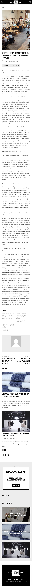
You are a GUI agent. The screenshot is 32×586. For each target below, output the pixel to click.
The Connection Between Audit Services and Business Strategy (23, 361)
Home (3, 7)
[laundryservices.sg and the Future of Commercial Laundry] (16, 382)
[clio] (3, 61)
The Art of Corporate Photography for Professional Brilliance (8, 361)
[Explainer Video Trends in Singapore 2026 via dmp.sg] (16, 421)
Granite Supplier (14, 151)
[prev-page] (2, 450)
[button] (2, 2)
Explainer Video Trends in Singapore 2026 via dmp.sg (16, 434)
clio (6, 61)
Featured (4, 398)
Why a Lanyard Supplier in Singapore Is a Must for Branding (8, 326)
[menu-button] (30, 2)
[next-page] (5, 450)
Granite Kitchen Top (11, 97)
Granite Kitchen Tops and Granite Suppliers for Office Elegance (8, 315)
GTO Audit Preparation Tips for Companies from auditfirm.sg (16, 514)
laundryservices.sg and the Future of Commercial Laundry (15, 395)
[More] (22, 65)
